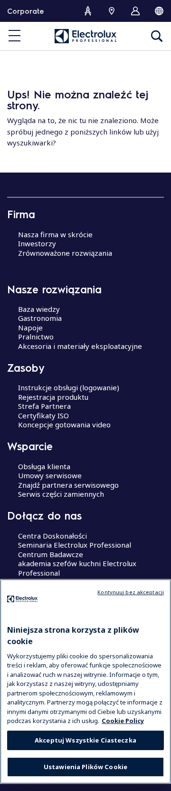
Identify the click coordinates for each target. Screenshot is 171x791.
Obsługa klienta (44, 466)
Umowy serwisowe (50, 475)
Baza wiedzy (39, 309)
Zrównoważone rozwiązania (65, 253)
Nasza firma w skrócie (55, 234)
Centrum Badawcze (50, 554)
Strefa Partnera (44, 406)
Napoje (30, 327)
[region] (85, 681)
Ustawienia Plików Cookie (85, 766)
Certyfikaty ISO (43, 415)
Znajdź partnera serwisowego (68, 485)
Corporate (25, 11)
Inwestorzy (37, 243)
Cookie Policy (123, 720)
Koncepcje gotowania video (64, 424)
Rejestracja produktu (53, 397)
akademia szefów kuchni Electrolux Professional (77, 568)
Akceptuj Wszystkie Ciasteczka (85, 740)
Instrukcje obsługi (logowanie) (68, 387)
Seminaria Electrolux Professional (74, 545)
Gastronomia (40, 318)
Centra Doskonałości (52, 535)
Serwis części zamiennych (61, 494)
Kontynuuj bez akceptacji (130, 592)
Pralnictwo (36, 336)
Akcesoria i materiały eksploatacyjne (80, 346)
